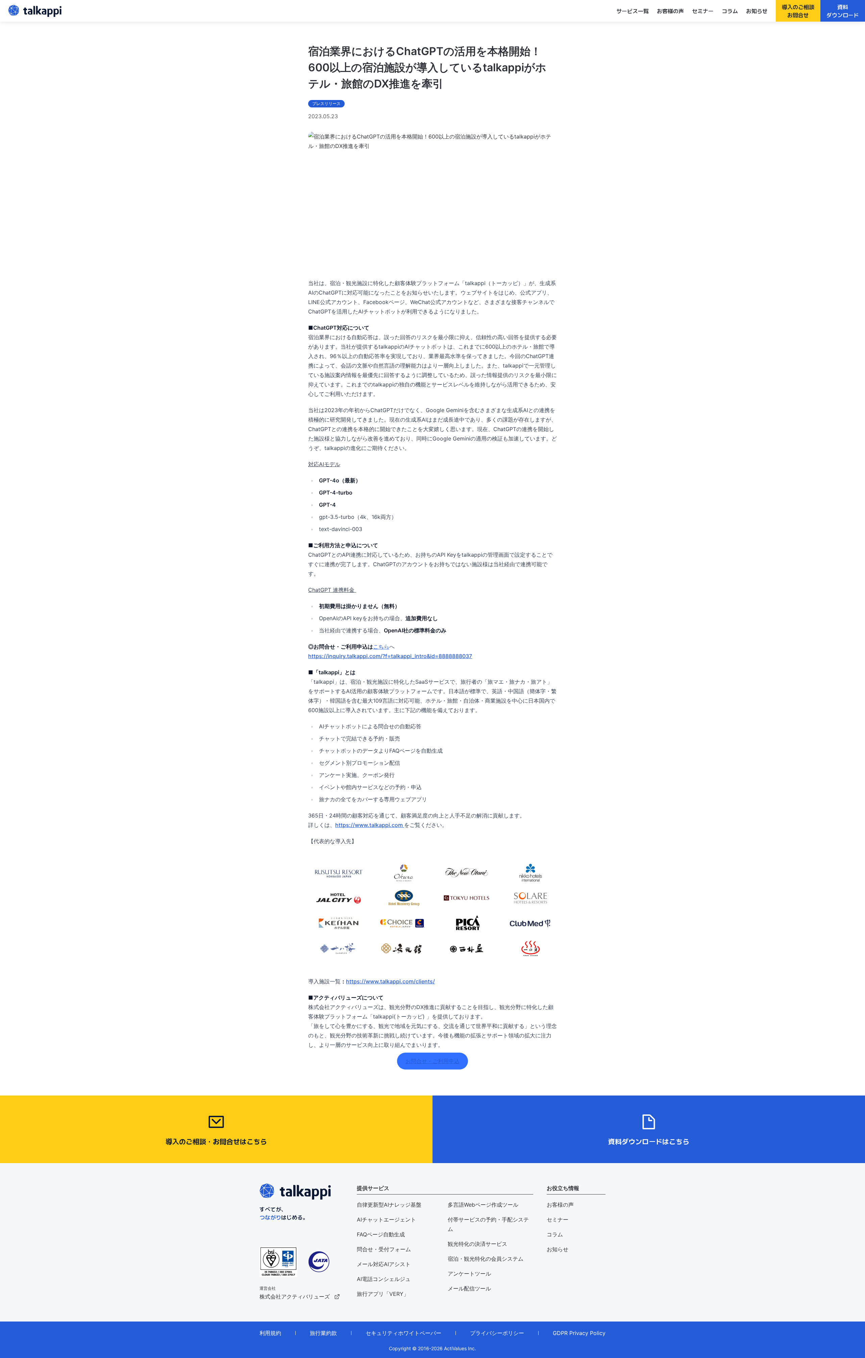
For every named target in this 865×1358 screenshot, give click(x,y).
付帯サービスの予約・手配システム (488, 1224)
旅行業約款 (323, 1333)
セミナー (703, 11)
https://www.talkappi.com (369, 825)
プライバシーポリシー (497, 1333)
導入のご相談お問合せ (798, 11)
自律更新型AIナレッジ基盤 (389, 1204)
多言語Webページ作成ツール (483, 1204)
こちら (381, 646)
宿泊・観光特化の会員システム (485, 1258)
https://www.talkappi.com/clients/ (390, 981)
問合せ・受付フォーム (384, 1249)
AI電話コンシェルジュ (384, 1279)
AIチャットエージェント (386, 1219)
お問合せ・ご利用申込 (432, 1061)
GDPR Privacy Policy (579, 1333)
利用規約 (270, 1333)
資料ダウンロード (842, 11)
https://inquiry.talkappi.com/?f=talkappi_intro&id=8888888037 (390, 656)
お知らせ (757, 11)
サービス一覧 (632, 11)
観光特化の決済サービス (477, 1243)
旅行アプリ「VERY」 (383, 1293)
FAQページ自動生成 (381, 1234)
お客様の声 (670, 11)
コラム (730, 11)
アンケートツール (469, 1273)
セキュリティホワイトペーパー (403, 1333)
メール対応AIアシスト (384, 1264)
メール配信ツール (469, 1288)
